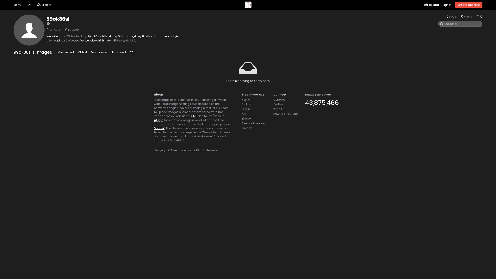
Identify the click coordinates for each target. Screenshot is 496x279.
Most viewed (99, 52)
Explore (246, 104)
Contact (279, 100)
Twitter (278, 104)
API (195, 116)
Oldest (82, 52)
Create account (469, 5)
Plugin (246, 109)
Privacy (247, 128)
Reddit (277, 109)
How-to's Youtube (285, 114)
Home (246, 100)
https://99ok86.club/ (72, 36)
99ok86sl (58, 19)
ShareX (159, 128)
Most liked (119, 52)
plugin (158, 120)
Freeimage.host (182, 150)
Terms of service (253, 123)
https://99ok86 (125, 40)
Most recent (66, 52)
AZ (131, 52)
